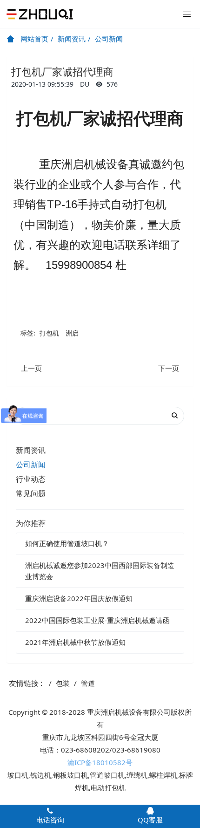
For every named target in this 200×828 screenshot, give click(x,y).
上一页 (31, 368)
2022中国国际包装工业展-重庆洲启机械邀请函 (97, 620)
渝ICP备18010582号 (100, 762)
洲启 (72, 332)
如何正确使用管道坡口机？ (67, 543)
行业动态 (31, 479)
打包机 (49, 332)
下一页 (168, 368)
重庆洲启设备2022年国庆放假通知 (79, 598)
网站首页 (33, 38)
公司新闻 (109, 38)
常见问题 (31, 493)
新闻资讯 (72, 38)
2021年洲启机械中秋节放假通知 (75, 642)
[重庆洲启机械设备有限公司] (39, 14)
